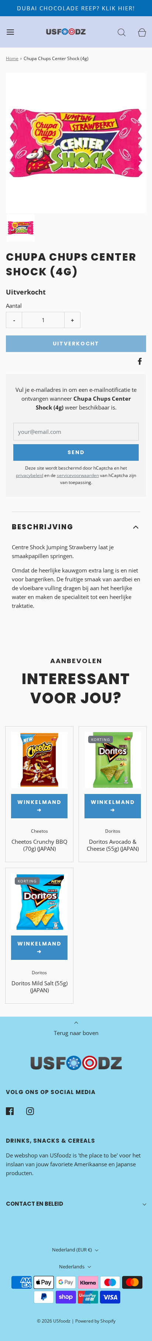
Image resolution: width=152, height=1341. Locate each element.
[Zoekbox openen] (121, 32)
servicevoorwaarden (78, 475)
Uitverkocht (76, 343)
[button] (20, 228)
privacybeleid (29, 475)
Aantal (14, 305)
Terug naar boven (76, 1033)
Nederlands (72, 1266)
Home (12, 58)
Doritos (112, 831)
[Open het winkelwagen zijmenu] (142, 32)
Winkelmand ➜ (39, 806)
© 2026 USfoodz (53, 1321)
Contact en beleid (34, 1204)
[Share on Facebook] (138, 361)
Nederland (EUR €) (72, 1249)
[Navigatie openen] (10, 32)
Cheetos (39, 831)
